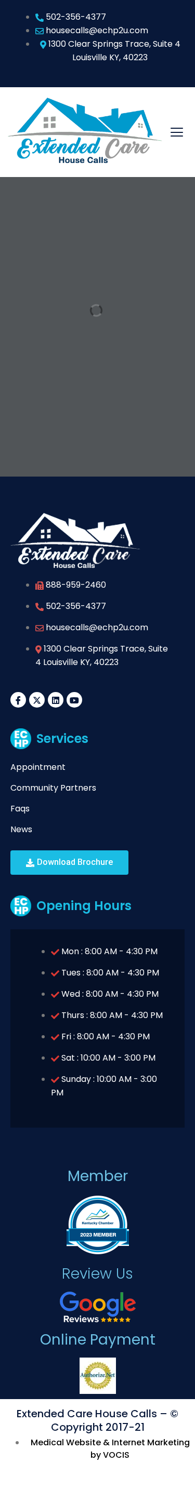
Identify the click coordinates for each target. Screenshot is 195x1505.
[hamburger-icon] (176, 132)
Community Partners (53, 788)
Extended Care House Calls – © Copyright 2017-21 (97, 1420)
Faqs (20, 809)
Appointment (38, 767)
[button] (69, 862)
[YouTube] (74, 700)
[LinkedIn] (55, 700)
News (21, 829)
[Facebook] (18, 700)
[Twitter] (37, 700)
